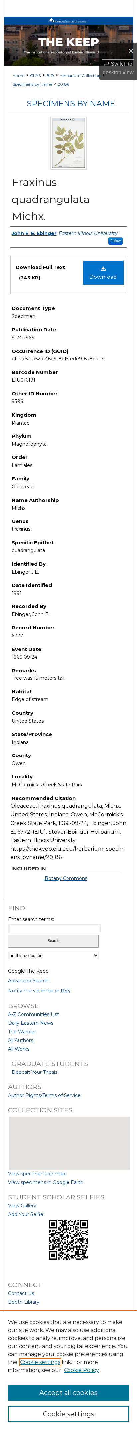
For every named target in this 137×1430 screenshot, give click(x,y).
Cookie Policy (81, 1370)
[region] (68, 1370)
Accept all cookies (68, 1393)
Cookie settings (40, 1362)
